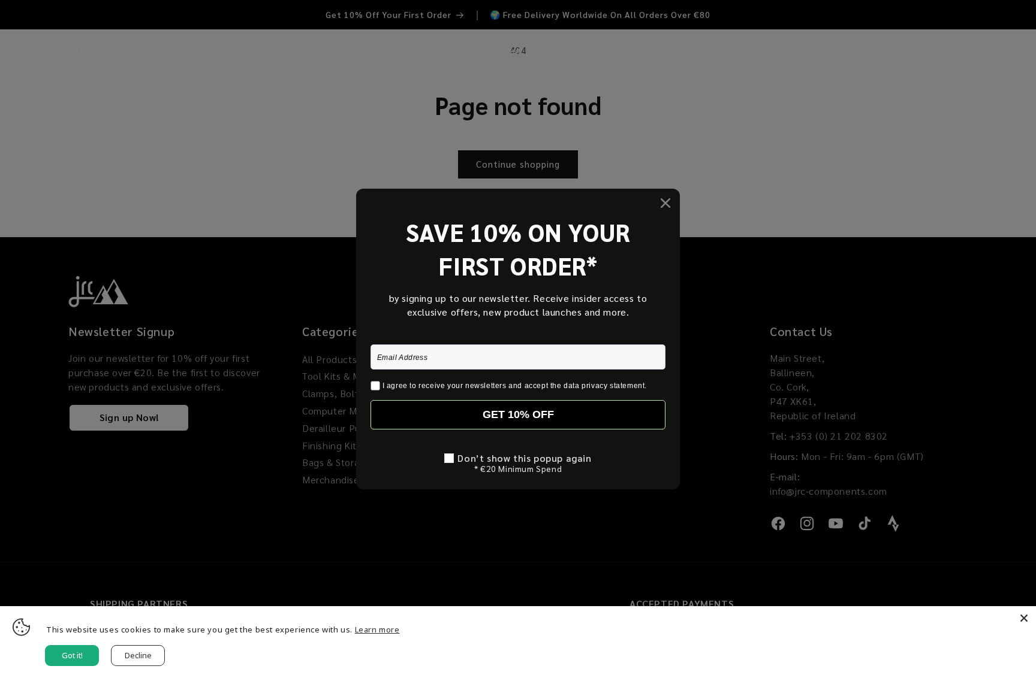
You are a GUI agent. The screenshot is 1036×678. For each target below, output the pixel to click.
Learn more (377, 629)
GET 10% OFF (518, 414)
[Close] (1024, 618)
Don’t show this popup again (524, 458)
